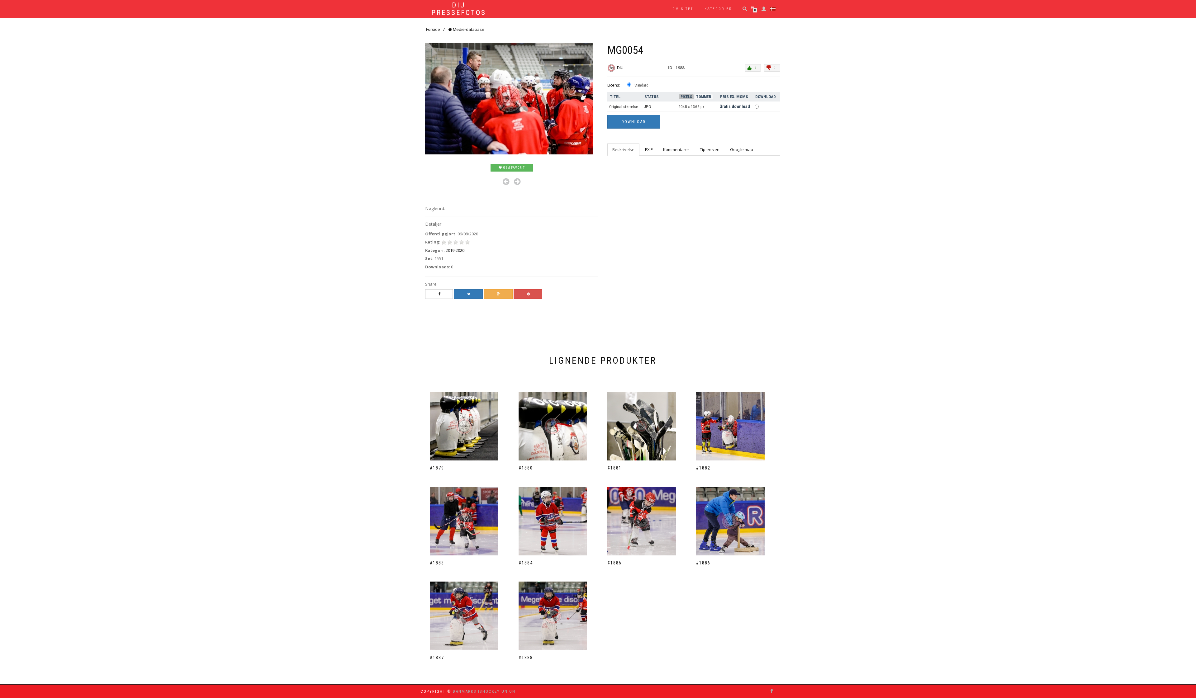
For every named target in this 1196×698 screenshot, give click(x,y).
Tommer (703, 97)
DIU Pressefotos (458, 9)
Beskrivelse (623, 149)
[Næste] (517, 181)
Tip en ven (709, 149)
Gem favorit (513, 167)
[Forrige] (506, 181)
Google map (741, 149)
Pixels (686, 97)
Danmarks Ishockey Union (484, 691)
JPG (647, 106)
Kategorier (718, 9)
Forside (433, 29)
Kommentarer (676, 149)
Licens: (613, 85)
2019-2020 (455, 250)
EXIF (649, 149)
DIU (620, 67)
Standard (641, 85)
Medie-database (468, 29)
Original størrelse (623, 106)
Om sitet (682, 9)
